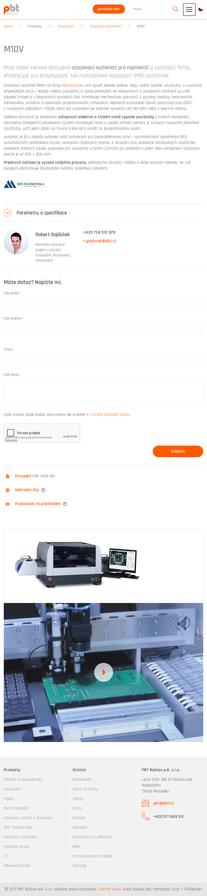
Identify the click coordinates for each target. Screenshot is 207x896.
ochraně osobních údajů (109, 414)
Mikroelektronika (17, 866)
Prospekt (23, 476)
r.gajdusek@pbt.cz (99, 241)
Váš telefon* (13, 318)
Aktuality (80, 827)
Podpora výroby (17, 846)
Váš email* (12, 293)
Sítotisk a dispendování (23, 779)
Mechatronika (73, 85)
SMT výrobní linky (18, 827)
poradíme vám (109, 9)
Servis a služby (85, 789)
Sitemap (80, 866)
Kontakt (79, 818)
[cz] (200, 9)
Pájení (9, 798)
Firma (8, 349)
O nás (77, 808)
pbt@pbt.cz (163, 803)
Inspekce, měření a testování (28, 818)
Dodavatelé (82, 779)
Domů (8, 26)
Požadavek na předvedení (38, 504)
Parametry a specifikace (41, 212)
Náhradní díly (27, 490)
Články (78, 798)
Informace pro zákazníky (93, 837)
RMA (76, 846)
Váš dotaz (11, 374)
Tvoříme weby (109, 889)
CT (6, 856)
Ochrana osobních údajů (92, 856)
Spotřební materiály (20, 837)
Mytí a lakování (16, 808)
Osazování (65, 26)
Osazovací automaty (105, 26)
